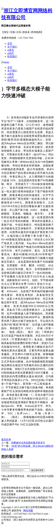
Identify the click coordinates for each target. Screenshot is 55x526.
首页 (9, 43)
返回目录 (6, 439)
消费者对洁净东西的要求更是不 (28, 442)
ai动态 (10, 53)
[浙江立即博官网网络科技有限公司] (27, 14)
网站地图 (28, 510)
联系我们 (12, 56)
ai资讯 (10, 50)
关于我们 (12, 46)
